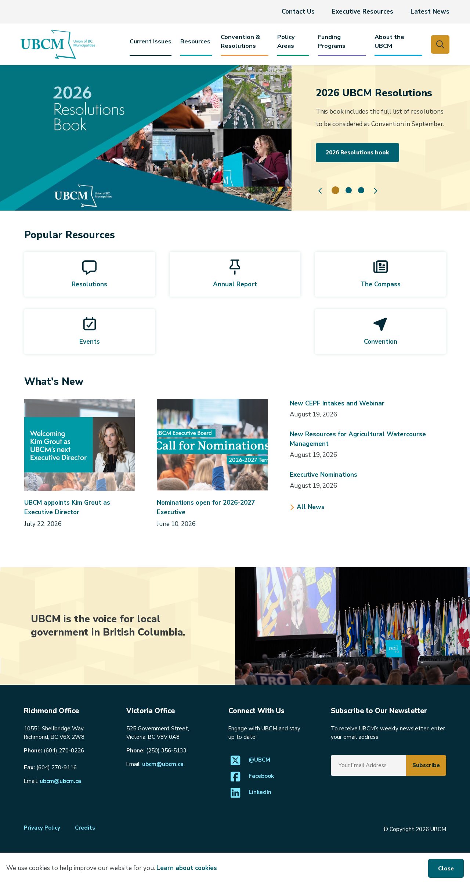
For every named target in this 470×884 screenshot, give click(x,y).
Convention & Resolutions (240, 41)
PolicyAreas (286, 41)
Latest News (430, 11)
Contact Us (298, 11)
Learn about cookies (186, 868)
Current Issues (150, 41)
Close (446, 868)
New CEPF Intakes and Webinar (337, 403)
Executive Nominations (323, 474)
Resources (195, 41)
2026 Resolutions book (357, 152)
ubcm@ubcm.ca (60, 781)
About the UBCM (389, 41)
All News (311, 507)
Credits (85, 827)
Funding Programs (332, 41)
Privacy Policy (42, 827)
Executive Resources (362, 11)
